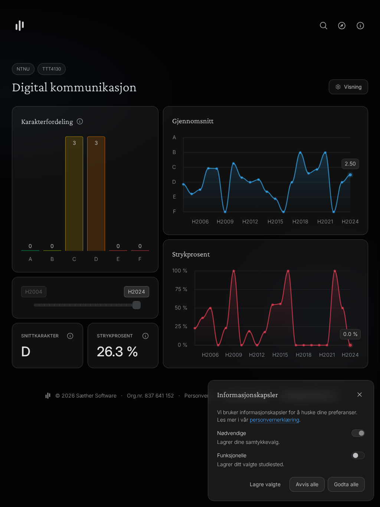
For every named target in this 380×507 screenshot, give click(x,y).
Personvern (198, 395)
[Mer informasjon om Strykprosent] (145, 336)
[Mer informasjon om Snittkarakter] (70, 336)
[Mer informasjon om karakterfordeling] (79, 121)
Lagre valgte (265, 484)
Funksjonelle (231, 455)
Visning (353, 87)
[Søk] (323, 25)
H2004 (33, 291)
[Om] (360, 25)
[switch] (358, 455)
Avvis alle (307, 484)
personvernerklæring (274, 419)
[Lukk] (359, 394)
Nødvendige (231, 433)
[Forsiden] (19, 25)
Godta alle (346, 484)
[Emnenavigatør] (342, 25)
